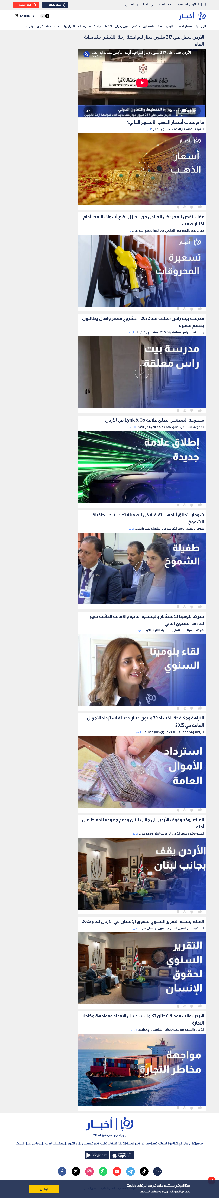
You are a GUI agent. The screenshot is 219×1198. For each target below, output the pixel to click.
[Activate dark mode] (44, 16)
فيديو (40, 26)
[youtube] (117, 1171)
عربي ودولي (121, 26)
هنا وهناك (84, 26)
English (25, 15)
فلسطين (148, 26)
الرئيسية (201, 26)
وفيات (30, 26)
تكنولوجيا (69, 26)
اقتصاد (108, 26)
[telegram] (130, 1171)
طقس (136, 26)
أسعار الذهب (184, 26)
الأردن (169, 26)
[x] (76, 1171)
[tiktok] (144, 1171)
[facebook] (62, 1171)
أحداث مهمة (53, 26)
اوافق (44, 1189)
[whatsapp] (103, 1171)
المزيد (148, 129)
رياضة (97, 26)
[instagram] (89, 1171)
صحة (160, 26)
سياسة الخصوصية (149, 1191)
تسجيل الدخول (54, 4)
